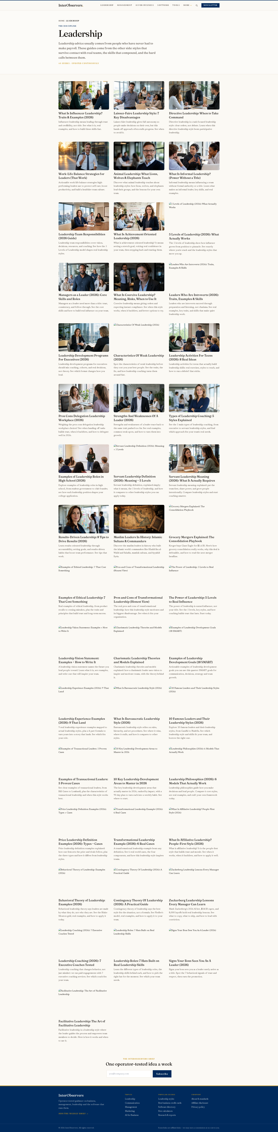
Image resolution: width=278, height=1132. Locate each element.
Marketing (130, 1111)
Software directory (166, 1107)
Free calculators (165, 1111)
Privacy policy (198, 1107)
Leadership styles (166, 1099)
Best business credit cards (169, 1103)
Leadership (107, 5)
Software (163, 5)
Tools (176, 5)
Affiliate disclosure (199, 1103)
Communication (132, 1103)
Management (124, 5)
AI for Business (145, 5)
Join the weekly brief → (73, 1113)
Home (61, 21)
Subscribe (162, 1073)
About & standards (199, 1099)
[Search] (196, 5)
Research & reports (167, 1115)
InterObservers (70, 5)
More (186, 5)
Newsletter (210, 5)
